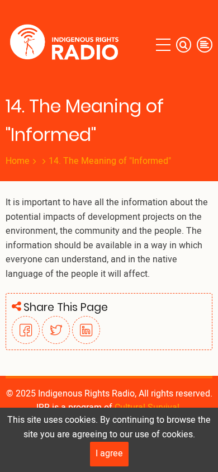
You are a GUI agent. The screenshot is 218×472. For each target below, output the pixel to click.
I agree (109, 453)
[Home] (67, 44)
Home (18, 161)
